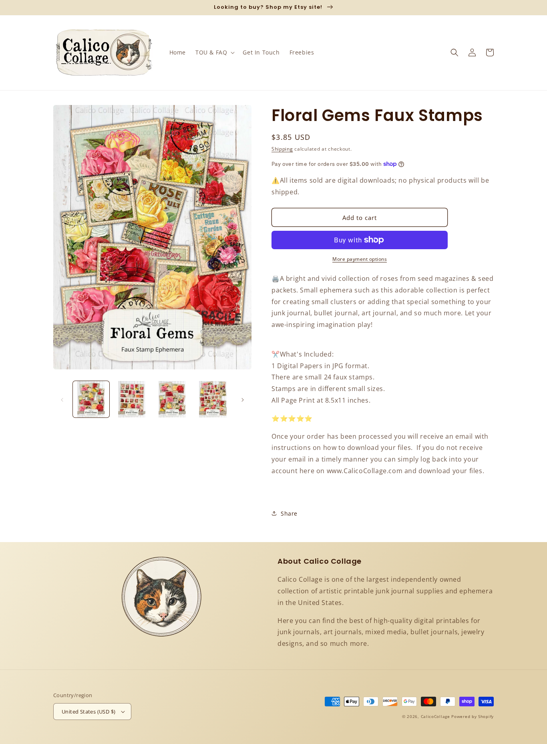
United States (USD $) (88, 711)
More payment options (359, 259)
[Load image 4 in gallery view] (213, 399)
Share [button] (289, 513)
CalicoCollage (435, 716)
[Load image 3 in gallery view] (172, 399)
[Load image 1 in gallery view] (91, 399)
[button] (214, 52)
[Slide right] (242, 399)
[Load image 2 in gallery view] (131, 399)
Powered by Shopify (472, 716)
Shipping (282, 148)
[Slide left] (62, 399)
